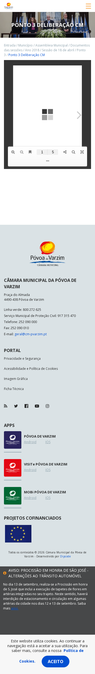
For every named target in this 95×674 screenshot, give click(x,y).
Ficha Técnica (14, 389)
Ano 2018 (32, 50)
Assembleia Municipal (51, 45)
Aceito (55, 661)
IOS (47, 442)
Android (30, 442)
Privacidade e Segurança (22, 358)
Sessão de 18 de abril (58, 50)
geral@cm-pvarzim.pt (31, 334)
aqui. (14, 608)
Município (25, 45)
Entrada (10, 45)
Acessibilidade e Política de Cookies (31, 368)
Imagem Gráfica (16, 378)
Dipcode (65, 556)
